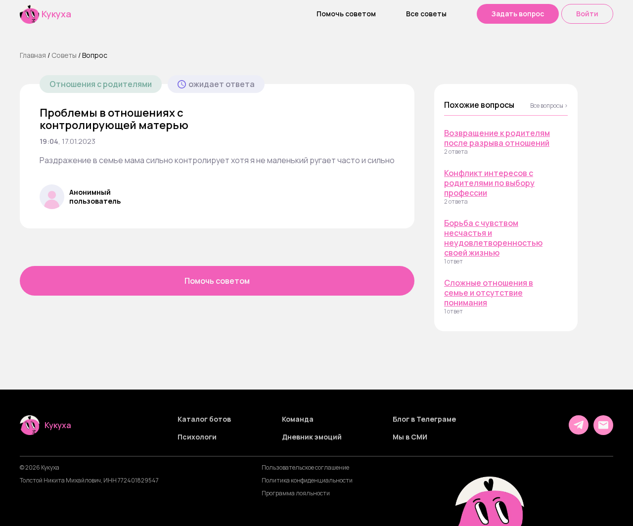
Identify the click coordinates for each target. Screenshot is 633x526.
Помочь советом (346, 13)
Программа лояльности (296, 493)
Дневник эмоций (312, 437)
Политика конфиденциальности (307, 480)
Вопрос (94, 55)
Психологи (197, 437)
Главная (33, 55)
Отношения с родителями (100, 84)
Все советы (426, 13)
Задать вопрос (518, 13)
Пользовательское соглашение (305, 468)
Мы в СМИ (410, 437)
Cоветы (64, 55)
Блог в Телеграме (424, 419)
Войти (587, 13)
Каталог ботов (204, 419)
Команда (298, 419)
